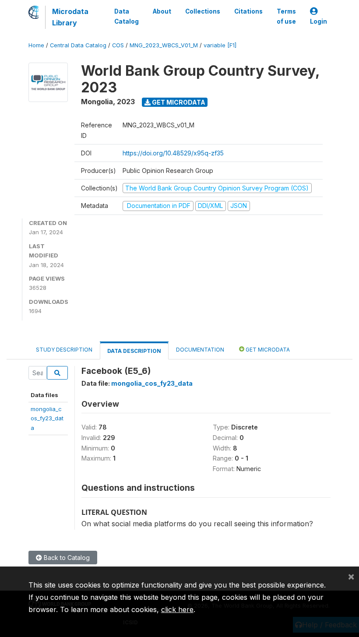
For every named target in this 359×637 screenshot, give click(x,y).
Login (318, 21)
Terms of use (286, 16)
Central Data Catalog (78, 45)
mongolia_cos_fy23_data (47, 418)
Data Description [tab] (134, 351)
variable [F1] (220, 45)
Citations (248, 11)
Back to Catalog (66, 557)
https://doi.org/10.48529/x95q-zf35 (173, 153)
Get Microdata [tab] (267, 349)
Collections (202, 11)
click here (177, 609)
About (162, 11)
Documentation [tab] (200, 349)
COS (118, 45)
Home (36, 45)
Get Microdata (178, 102)
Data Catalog (126, 16)
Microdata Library (70, 17)
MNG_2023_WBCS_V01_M (164, 45)
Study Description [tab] (64, 349)
